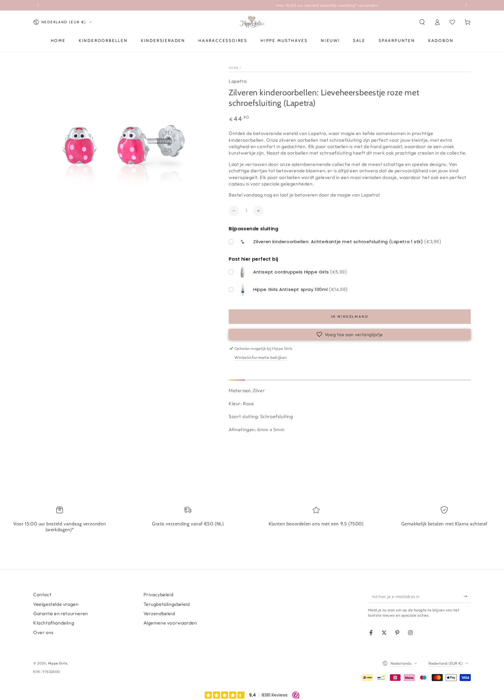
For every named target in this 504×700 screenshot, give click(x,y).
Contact (42, 594)
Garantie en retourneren (60, 613)
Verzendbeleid (159, 613)
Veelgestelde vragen (55, 604)
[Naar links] (38, 5)
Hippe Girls (57, 663)
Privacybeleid (159, 594)
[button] (422, 22)
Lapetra (237, 81)
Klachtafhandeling (53, 623)
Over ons (43, 632)
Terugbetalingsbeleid (167, 604)
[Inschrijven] (467, 596)
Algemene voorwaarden (170, 623)
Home (234, 68)
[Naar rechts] (466, 5)
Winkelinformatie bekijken (261, 357)
